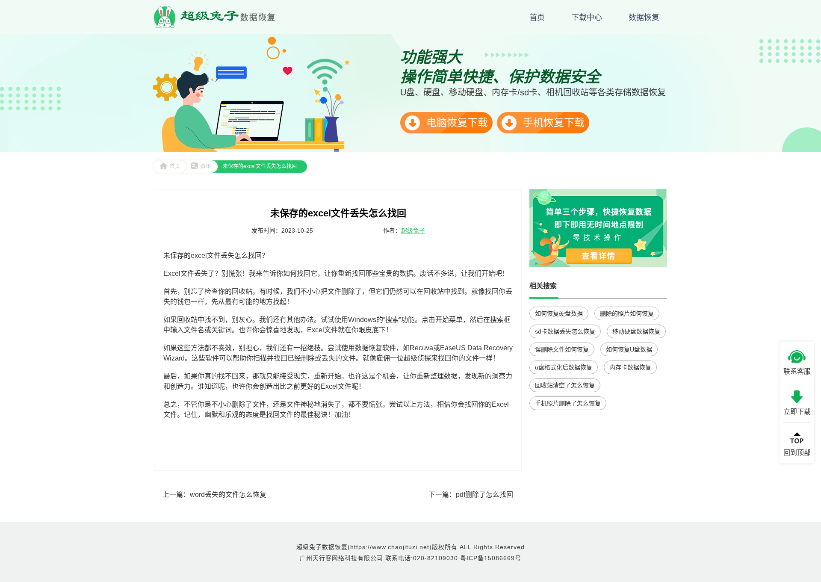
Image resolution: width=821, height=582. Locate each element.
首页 (175, 166)
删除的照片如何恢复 (627, 313)
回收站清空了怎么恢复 (565, 385)
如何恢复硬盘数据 (559, 313)
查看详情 (599, 256)
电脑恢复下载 (455, 122)
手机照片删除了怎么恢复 (568, 403)
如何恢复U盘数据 (629, 349)
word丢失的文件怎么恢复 (228, 494)
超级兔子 (413, 230)
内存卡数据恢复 (630, 367)
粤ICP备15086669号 (490, 558)
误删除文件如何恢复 (562, 349)
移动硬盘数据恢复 (636, 331)
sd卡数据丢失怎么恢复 (565, 331)
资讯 (206, 166)
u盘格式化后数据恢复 (563, 367)
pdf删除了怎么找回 (484, 494)
